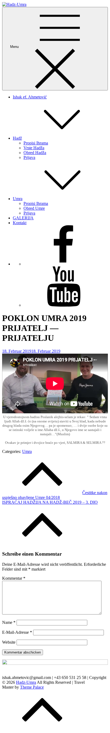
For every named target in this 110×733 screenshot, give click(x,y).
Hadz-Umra (26, 682)
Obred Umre (34, 208)
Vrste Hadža (33, 148)
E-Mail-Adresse (17, 632)
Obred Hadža (34, 152)
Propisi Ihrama (35, 143)
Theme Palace (32, 687)
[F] (63, 264)
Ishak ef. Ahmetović (30, 97)
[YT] (63, 305)
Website (8, 642)
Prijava (29, 157)
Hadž (17, 138)
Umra (17, 198)
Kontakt (19, 222)
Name (8, 622)
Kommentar (13, 578)
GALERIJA (23, 218)
